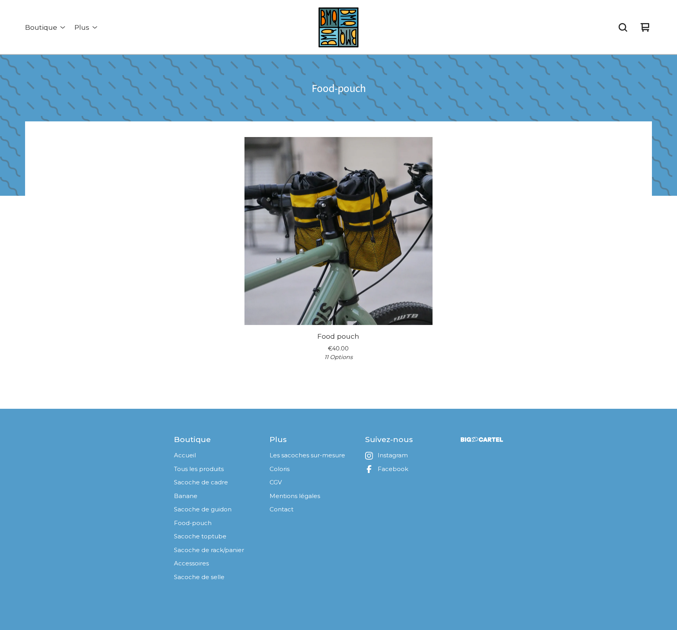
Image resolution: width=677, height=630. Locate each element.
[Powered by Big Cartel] (482, 439)
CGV (276, 482)
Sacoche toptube (200, 536)
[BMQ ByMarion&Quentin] (338, 27)
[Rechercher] (623, 27)
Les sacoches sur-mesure (307, 455)
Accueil (185, 455)
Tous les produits (199, 469)
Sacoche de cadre (201, 482)
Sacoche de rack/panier (209, 550)
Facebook (393, 469)
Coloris (280, 469)
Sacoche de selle (199, 577)
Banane (185, 496)
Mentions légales (295, 496)
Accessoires (191, 563)
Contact (281, 509)
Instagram (393, 455)
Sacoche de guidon (203, 509)
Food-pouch (193, 523)
